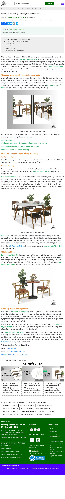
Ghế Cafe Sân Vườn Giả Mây (46, 411)
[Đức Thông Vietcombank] (38, 440)
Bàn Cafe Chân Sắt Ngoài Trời (10, 408)
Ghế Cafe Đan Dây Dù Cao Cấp (11, 411)
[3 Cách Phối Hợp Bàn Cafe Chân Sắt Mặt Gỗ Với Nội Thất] (32, 373)
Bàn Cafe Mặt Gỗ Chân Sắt (27, 405)
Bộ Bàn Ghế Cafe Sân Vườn (44, 405)
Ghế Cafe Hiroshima (55, 436)
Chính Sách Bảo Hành (13, 468)
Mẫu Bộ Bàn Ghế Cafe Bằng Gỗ (17, 402)
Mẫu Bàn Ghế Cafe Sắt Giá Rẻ (56, 444)
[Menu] (62, 4)
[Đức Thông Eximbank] (32, 440)
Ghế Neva (52, 429)
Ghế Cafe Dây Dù (54, 434)
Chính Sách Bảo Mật (25, 468)
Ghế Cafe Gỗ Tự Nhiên (27, 408)
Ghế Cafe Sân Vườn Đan (56, 439)
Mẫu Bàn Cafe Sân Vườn (27, 414)
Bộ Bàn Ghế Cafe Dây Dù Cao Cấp (37, 402)
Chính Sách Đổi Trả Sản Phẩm (32, 472)
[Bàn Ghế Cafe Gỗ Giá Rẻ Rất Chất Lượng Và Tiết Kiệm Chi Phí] (11, 373)
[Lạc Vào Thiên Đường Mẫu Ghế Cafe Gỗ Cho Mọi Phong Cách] (53, 373)
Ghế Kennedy (53, 431)
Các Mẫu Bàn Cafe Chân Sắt (10, 405)
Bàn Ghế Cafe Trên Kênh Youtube (56, 448)
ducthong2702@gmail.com (15, 351)
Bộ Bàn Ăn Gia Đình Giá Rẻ (44, 414)
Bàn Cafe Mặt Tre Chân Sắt (29, 411)
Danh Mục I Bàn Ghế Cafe (56, 441)
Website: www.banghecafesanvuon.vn (14, 354)
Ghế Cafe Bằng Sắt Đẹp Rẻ (43, 408)
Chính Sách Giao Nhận (38, 468)
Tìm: (16, 3)
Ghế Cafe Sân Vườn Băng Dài (10, 414)
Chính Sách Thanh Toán (51, 468)
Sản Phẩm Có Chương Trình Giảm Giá (57, 452)
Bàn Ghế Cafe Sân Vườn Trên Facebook (56, 456)
